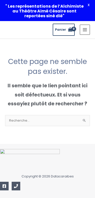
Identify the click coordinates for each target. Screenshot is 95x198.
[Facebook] (4, 186)
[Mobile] (16, 186)
